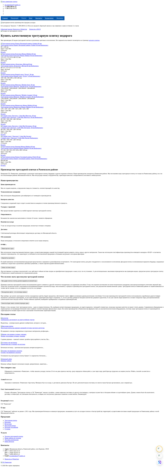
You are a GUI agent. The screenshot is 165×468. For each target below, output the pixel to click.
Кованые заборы (6, 361)
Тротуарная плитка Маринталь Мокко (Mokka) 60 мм (18, 107)
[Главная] (9, 1)
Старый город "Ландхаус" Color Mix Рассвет (15, 138)
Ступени (7, 429)
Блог (30, 18)
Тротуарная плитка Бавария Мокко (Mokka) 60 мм (17, 148)
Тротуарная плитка (11, 420)
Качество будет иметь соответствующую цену (15, 303)
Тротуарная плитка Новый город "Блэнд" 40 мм (16, 76)
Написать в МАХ (35, 29)
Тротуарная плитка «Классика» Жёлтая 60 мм (16, 66)
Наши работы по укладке (13, 438)
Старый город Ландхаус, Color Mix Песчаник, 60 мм (18, 128)
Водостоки (8, 424)
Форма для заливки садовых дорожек (13, 336)
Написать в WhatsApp (20, 29)
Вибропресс (44, 45)
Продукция (14, 18)
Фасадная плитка (10, 425)
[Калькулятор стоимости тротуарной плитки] (159, 449)
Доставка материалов (12, 440)
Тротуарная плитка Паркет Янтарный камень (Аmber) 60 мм (20, 45)
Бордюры (8, 422)
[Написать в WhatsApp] (159, 455)
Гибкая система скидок (8, 267)
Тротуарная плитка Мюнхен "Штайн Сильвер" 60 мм (18, 97)
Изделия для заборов (11, 427)
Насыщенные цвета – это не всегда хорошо (14, 292)
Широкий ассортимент (8, 258)
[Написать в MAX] (159, 462)
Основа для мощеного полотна (11, 352)
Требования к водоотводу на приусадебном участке (17, 319)
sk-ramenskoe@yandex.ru (12, 5)
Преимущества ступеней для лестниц (13, 344)
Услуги (23, 18)
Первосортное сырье (8, 248)
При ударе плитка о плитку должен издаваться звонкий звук (19, 281)
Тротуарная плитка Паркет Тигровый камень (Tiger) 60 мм (20, 158)
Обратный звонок (6, 29)
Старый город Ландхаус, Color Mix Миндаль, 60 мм (18, 117)
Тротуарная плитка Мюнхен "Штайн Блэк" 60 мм (17, 86)
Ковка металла (9, 441)
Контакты (39, 18)
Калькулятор (49, 18)
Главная (5, 18)
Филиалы (60, 18)
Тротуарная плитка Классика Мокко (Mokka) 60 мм (18, 55)
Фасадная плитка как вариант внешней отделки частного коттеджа (22, 328)
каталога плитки (94, 40)
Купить (3, 52)
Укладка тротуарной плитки (14, 436)
